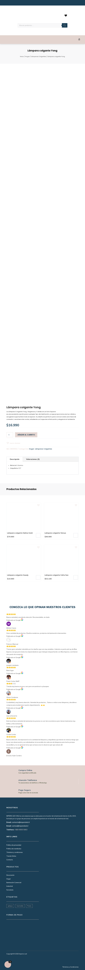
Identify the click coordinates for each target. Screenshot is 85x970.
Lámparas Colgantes (38, 56)
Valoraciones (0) (33, 459)
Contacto (9, 860)
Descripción (14, 459)
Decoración (10, 875)
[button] (13, 443)
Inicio (22, 56)
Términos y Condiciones (70, 967)
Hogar (27, 56)
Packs (29, 906)
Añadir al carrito (26, 434)
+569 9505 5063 (20, 830)
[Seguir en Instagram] (7, 3)
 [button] (38, 535)
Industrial (9, 886)
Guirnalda (20, 906)
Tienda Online (11, 856)
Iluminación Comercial (13, 882)
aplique (10, 906)
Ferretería (9, 890)
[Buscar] (64, 25)
